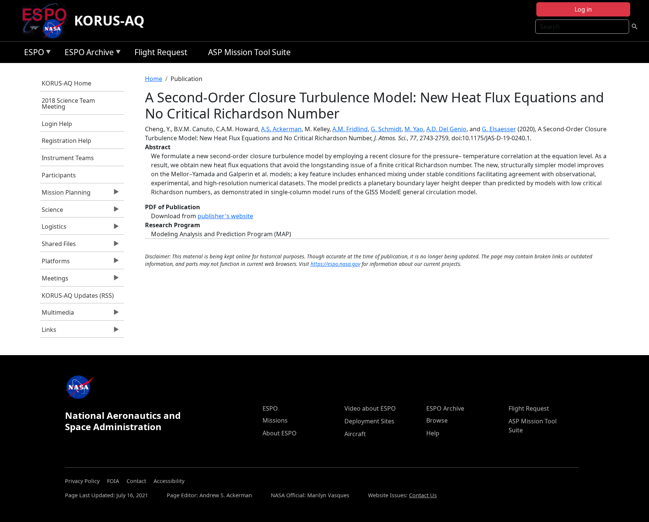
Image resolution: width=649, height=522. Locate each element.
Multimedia (57, 314)
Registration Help (66, 140)
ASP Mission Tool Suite (249, 52)
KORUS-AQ (109, 20)
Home (153, 79)
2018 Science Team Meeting (68, 103)
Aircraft (355, 434)
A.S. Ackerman (281, 129)
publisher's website (225, 216)
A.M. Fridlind (350, 129)
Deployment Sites (369, 421)
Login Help (57, 124)
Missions (275, 420)
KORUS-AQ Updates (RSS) (78, 295)
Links (48, 332)
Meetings (54, 280)
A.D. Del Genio (446, 129)
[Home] (47, 20)
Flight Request (160, 52)
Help (432, 433)
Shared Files (58, 246)
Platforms (55, 263)
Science (51, 212)
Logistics (53, 228)
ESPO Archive (87, 53)
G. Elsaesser (499, 129)
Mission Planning (65, 194)
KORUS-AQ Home (66, 83)
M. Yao (413, 129)
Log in (583, 9)
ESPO (32, 53)
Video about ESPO (370, 408)
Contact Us (423, 495)
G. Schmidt (386, 129)
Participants (59, 175)
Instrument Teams (68, 158)
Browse (437, 420)
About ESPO (280, 433)
